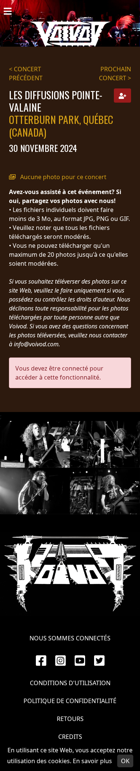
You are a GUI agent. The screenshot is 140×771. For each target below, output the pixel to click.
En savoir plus (92, 761)
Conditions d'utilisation (70, 683)
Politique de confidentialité (70, 701)
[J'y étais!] (122, 95)
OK (125, 761)
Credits (70, 737)
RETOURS (70, 719)
